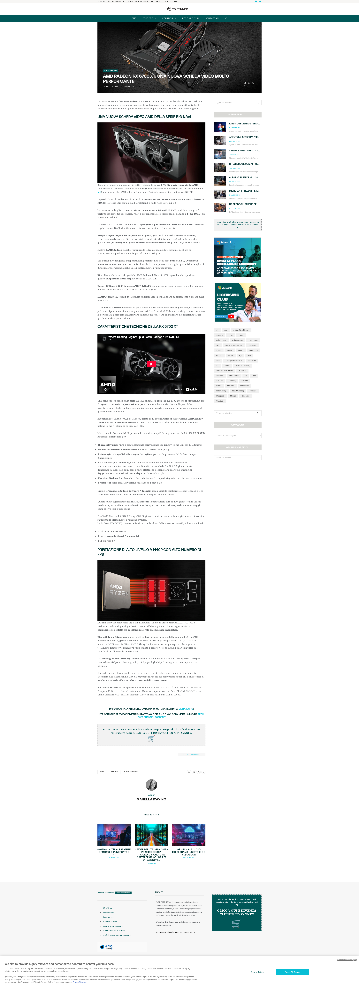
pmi (254, 376)
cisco (231, 335)
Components (110, 71)
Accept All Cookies (292, 972)
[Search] (226, 18)
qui (99, 192)
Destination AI (190, 18)
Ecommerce (108, 917)
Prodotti (148, 18)
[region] (179, 970)
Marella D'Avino (112, 86)
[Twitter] (253, 82)
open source (234, 376)
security (244, 381)
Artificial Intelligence (241, 330)
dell (217, 345)
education (252, 345)
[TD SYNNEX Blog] (177, 9)
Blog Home (108, 908)
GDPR (230, 355)
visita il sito (186, 709)
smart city (244, 386)
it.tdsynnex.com (162, 932)
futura (240, 350)
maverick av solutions (224, 371)
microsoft (242, 371)
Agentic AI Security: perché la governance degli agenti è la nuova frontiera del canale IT (144, 1)
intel (218, 360)
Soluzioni (168, 18)
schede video (131, 772)
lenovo (227, 365)
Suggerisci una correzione (191, 754)
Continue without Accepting (347, 960)
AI (217, 330)
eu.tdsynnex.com (175, 932)
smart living (221, 391)
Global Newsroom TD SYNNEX (117, 935)
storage (233, 396)
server (218, 386)
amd (102, 772)
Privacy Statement (105, 892)
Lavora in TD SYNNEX (113, 926)
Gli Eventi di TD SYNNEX (114, 930)
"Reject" (172, 979)
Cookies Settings (123, 893)
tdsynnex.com (189, 932)
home (133, 18)
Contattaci (212, 18)
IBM (249, 355)
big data (219, 335)
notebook (219, 376)
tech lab (219, 401)
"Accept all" (21, 976)
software (253, 391)
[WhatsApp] (244, 86)
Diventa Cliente (110, 921)
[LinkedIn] (248, 82)
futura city (253, 350)
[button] (259, 8)
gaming (114, 772)
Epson (218, 350)
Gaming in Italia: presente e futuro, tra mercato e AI (114, 852)
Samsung (232, 381)
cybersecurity (237, 340)
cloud (241, 335)
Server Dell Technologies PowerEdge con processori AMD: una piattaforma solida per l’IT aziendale (151, 854)
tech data (245, 396)
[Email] (244, 82)
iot (217, 365)
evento (229, 350)
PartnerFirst (108, 912)
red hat (219, 381)
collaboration (221, 340)
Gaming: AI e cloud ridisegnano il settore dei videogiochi (188, 852)
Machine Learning (242, 365)
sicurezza (230, 386)
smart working (238, 391)
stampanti (220, 396)
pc (246, 376)
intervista (252, 360)
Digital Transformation (233, 345)
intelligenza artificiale (234, 360)
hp (240, 355)
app (225, 330)
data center (253, 340)
